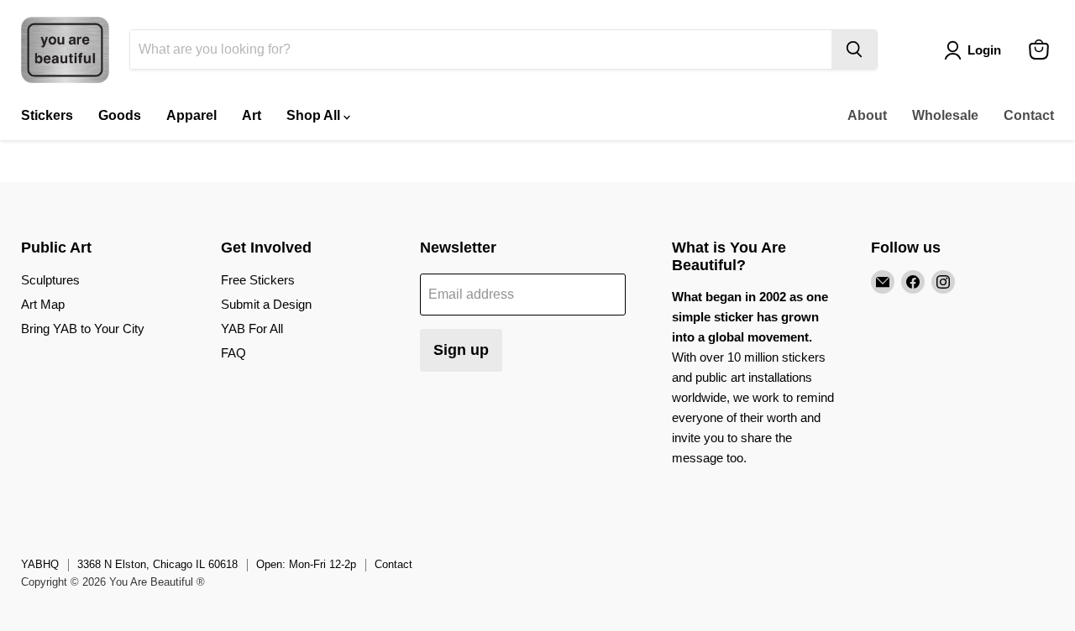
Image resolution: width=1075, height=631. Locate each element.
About (867, 115)
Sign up (461, 350)
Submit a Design (266, 304)
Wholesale (945, 115)
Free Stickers (258, 280)
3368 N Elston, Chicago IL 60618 (157, 564)
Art (251, 115)
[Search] (854, 49)
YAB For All (252, 328)
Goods (119, 115)
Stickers (47, 115)
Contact (1029, 115)
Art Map (43, 304)
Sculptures (50, 280)
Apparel (191, 115)
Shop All (314, 115)
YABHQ (40, 564)
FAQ (233, 353)
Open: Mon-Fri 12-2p (306, 564)
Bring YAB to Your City (82, 328)
